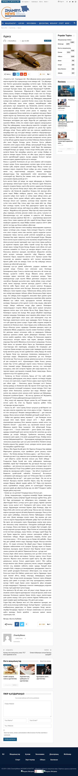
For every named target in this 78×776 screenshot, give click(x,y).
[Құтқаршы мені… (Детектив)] (44, 669)
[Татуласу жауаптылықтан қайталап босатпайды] (62, 102)
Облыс (60, 56)
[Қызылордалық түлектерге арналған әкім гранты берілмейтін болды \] (62, 135)
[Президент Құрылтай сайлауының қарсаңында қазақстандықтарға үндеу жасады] (62, 117)
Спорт (61, 23)
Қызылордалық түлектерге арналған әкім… (65, 141)
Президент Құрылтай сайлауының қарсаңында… (65, 123)
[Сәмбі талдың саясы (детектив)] (10, 669)
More (46, 1)
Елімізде (61, 44)
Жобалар (53, 23)
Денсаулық (44, 23)
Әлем (59, 60)
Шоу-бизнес (62, 69)
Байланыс (35, 1)
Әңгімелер (48, 40)
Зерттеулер (30, 760)
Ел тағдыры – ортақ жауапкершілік (66, 91)
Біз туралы (25, 1)
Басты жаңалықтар (64, 48)
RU (3, 23)
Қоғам (21, 23)
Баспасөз (54, 760)
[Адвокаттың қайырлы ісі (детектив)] (27, 669)
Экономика (31, 23)
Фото (41, 1)
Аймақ (60, 73)
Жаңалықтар (10, 23)
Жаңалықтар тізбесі (64, 40)
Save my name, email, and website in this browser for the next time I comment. (25, 734)
